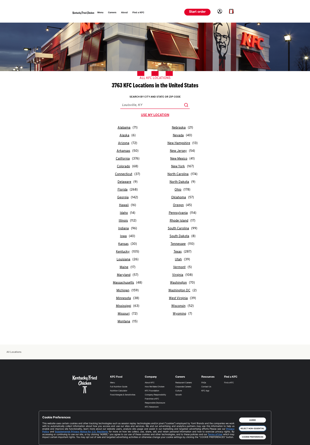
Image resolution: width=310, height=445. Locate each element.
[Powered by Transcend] (47, 440)
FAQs (203, 383)
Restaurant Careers (183, 383)
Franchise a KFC (152, 399)
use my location (155, 115)
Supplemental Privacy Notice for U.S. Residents (81, 431)
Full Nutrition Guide (118, 387)
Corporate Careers (183, 387)
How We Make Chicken (155, 387)
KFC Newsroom (152, 407)
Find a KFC (229, 383)
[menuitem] (100, 13)
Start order (197, 12)
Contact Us (206, 387)
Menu (112, 383)
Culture (178, 391)
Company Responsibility (155, 395)
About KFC (150, 383)
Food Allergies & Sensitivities (122, 395)
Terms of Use (215, 434)
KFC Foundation (152, 391)
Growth (178, 395)
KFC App (205, 391)
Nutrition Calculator (118, 391)
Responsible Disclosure (155, 403)
